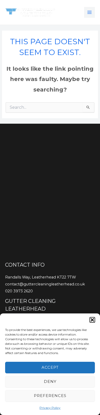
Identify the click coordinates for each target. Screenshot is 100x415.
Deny (50, 381)
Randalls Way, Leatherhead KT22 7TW (40, 277)
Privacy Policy (50, 408)
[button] (92, 319)
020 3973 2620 (19, 291)
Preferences (50, 395)
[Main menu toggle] (89, 12)
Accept (50, 367)
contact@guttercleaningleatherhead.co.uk (45, 284)
